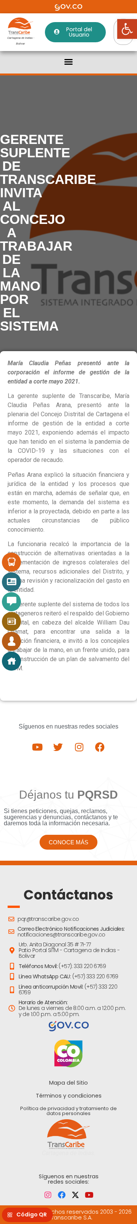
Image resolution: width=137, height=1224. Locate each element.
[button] (68, 62)
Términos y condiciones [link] (69, 1095)
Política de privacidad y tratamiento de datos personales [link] (68, 1111)
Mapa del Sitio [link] (68, 1083)
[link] (127, 29)
